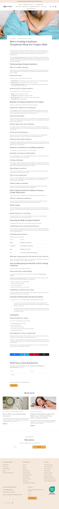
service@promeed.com (9, 489)
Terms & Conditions (26, 472)
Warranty (4, 470)
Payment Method (26, 477)
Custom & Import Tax (27, 479)
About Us (24, 464)
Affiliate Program (47, 470)
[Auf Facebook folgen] (3, 502)
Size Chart (25, 468)
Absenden (14, 385)
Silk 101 (24, 466)
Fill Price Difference (6, 468)
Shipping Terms (26, 481)
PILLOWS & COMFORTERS (22, 6)
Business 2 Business (47, 474)
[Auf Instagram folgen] (9, 502)
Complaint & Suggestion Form (8, 472)
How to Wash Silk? (47, 468)
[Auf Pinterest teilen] (34, 354)
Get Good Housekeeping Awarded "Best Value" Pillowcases (29, 1)
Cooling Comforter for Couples (24, 38)
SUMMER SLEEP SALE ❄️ (29, 4)
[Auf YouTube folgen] (12, 502)
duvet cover (41, 177)
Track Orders (5, 466)
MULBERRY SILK (39, 4)
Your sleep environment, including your (16, 277)
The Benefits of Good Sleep (36, 411)
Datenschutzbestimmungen (14, 367)
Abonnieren (32, 498)
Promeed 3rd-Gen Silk (48, 466)
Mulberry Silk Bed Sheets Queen (50, 481)
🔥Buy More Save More (48, 464)
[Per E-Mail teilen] (44, 354)
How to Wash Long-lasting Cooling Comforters (13, 411)
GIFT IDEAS (44, 6)
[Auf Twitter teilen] (24, 354)
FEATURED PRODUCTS (34, 6)
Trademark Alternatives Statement (29, 483)
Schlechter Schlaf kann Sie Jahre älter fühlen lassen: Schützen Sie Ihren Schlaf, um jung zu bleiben (42, 416)
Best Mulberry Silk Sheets (48, 477)
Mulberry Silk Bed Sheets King (49, 479)
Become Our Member (48, 472)
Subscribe (39, 447)
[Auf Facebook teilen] (15, 354)
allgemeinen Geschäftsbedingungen (37, 365)
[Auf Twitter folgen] (6, 502)
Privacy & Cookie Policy (27, 474)
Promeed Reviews (26, 470)
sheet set (24, 277)
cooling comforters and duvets (19, 57)
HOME (20, 4)
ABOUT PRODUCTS (31, 8)
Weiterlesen (5, 423)
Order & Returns (6, 464)
